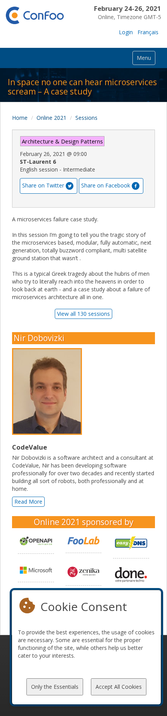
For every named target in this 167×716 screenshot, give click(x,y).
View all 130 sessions (83, 313)
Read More (28, 501)
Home (20, 117)
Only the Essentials (54, 686)
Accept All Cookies (119, 686)
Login (126, 32)
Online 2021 (51, 117)
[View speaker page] (49, 391)
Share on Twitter (43, 185)
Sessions (86, 117)
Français (147, 32)
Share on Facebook (105, 185)
